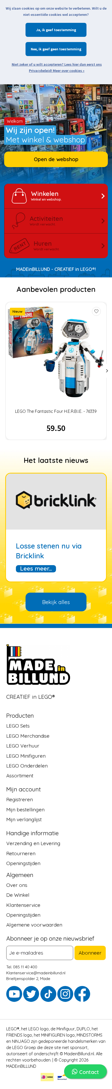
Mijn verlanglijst (24, 820)
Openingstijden (23, 863)
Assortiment (19, 776)
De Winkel (17, 895)
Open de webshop (56, 159)
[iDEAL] (47, 1078)
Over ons (16, 885)
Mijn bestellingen (25, 809)
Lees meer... (36, 568)
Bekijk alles (56, 602)
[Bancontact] (62, 1078)
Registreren (19, 800)
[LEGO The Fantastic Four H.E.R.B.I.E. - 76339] (56, 352)
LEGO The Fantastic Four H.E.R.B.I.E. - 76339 (56, 411)
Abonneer (90, 953)
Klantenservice (23, 905)
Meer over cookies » (68, 70)
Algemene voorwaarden (34, 925)
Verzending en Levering (33, 843)
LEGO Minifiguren (26, 756)
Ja (38, 30)
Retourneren (20, 853)
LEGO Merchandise (27, 736)
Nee (34, 49)
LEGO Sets (18, 726)
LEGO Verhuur (22, 746)
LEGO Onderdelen (27, 766)
